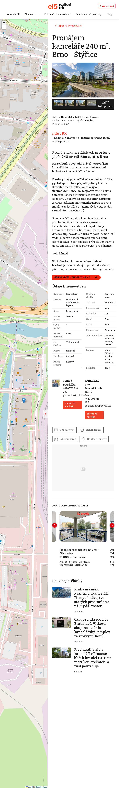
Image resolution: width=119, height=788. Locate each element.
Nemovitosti (32, 14)
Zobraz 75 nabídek (70, 405)
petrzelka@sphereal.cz (76, 395)
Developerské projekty (89, 14)
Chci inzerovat (107, 6)
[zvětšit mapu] (45, 414)
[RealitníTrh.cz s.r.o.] (59, 5)
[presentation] (54, 525)
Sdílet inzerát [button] (68, 439)
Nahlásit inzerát (96, 439)
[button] (24, 400)
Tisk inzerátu (93, 429)
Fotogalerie (105, 104)
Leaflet (30, 787)
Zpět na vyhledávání (70, 25)
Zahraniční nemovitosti (57, 14)
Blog (109, 14)
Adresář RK (13, 14)
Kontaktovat (67, 429)
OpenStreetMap (41, 787)
